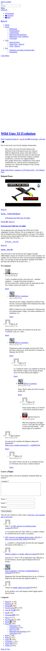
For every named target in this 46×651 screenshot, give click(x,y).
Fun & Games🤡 (11, 608)
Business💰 (9, 604)
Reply (7, 289)
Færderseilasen (14, 31)
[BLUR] (4, 10)
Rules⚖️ (12, 222)
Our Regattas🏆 (10, 620)
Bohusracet (13, 29)
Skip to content (6, 2)
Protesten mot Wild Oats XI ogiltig (13, 226)
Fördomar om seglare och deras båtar (21, 50)
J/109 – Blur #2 (14, 46)
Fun (6, 48)
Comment (5, 481)
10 (2, 142)
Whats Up (8, 645)
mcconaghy (34, 139)
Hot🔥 (7, 613)
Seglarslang (13, 52)
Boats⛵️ (16, 139)
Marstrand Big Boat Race (18, 34)
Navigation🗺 (10, 615)
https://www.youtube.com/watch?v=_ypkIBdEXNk (22, 445)
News (7, 618)
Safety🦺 (8, 639)
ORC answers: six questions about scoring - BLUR (22, 537)
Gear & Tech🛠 (24, 139)
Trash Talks (9, 643)
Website (3, 507)
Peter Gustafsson (6, 139)
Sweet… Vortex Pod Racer (10, 214)
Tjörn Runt (13, 38)
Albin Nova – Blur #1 (16, 44)
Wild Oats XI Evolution (18, 133)
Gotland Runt (14, 33)
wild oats (42, 139)
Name (3, 499)
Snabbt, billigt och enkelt (27, 554)
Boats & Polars (14, 42)
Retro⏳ (8, 635)
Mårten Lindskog (11, 554)
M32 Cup (12, 629)
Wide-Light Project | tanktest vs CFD (13, 170)
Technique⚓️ (9, 642)
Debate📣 (4, 222)
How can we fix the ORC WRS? (16, 539)
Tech (6, 40)
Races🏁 (8, 624)
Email (3, 503)
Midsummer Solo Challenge (18, 36)
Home (7, 25)
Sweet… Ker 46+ (7, 249)
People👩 (8, 622)
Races (7, 27)
